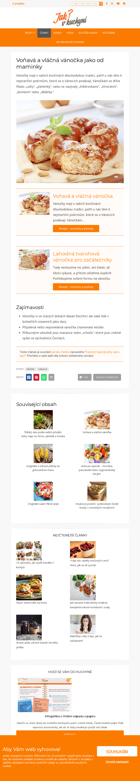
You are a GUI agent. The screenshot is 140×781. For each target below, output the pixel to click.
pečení (30, 369)
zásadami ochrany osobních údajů (33, 762)
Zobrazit (70, 734)
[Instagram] (112, 3)
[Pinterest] (124, 3)
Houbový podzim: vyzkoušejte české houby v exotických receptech (96, 505)
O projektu (18, 3)
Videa (70, 32)
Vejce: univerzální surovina (31, 602)
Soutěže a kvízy (88, 32)
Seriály (57, 32)
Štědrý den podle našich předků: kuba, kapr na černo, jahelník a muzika (43, 434)
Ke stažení (109, 32)
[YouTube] (118, 3)
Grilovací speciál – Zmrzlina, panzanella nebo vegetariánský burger (97, 469)
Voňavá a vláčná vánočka (83, 196)
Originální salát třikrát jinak (43, 503)
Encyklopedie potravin (70, 42)
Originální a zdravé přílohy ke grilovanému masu (43, 468)
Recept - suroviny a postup (76, 228)
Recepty (30, 32)
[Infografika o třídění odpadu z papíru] (44, 694)
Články (44, 32)
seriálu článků (60, 352)
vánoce (42, 369)
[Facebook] (107, 3)
